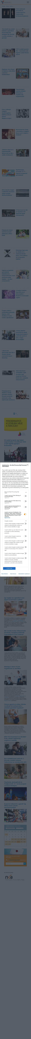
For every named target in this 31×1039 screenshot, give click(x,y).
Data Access (13, 573)
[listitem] (15, 492)
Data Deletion (4, 573)
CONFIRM (9, 568)
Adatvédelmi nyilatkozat (24, 573)
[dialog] (15, 519)
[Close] (28, 465)
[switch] (25, 496)
